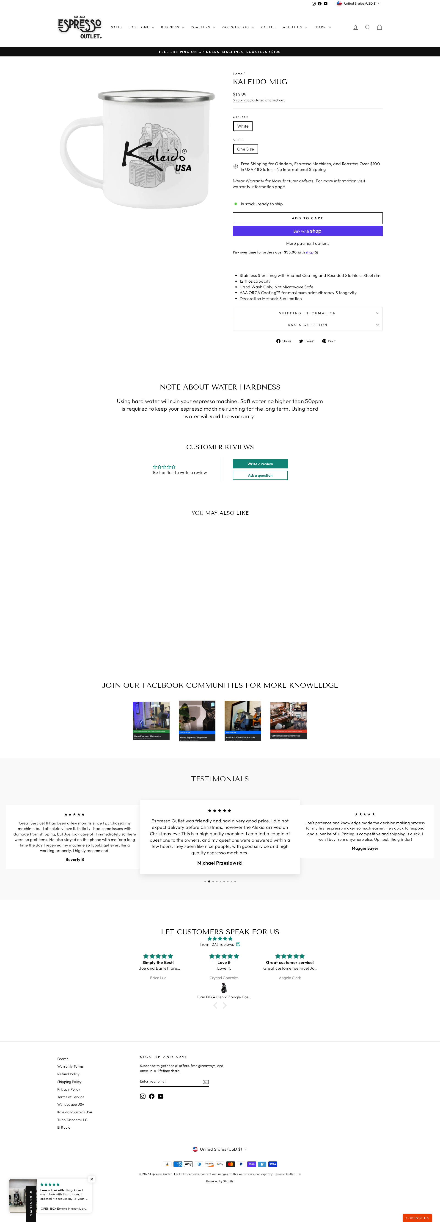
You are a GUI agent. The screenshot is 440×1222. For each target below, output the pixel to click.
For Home (140, 27)
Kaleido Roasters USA (74, 1112)
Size (238, 140)
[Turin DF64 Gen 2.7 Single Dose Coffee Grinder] (220, 988)
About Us (293, 27)
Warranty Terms (70, 1066)
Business (170, 27)
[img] (220, 938)
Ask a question (308, 325)
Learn (320, 27)
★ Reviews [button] (31, 1204)
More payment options (308, 243)
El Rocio (64, 1127)
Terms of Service (70, 1097)
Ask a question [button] (260, 475)
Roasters (201, 27)
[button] (216, 1005)
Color (241, 117)
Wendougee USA (71, 1104)
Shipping (240, 100)
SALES (117, 27)
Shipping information (307, 313)
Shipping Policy (69, 1082)
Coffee (268, 27)
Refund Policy (68, 1074)
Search (63, 1059)
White (243, 126)
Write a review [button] (260, 464)
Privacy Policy (68, 1089)
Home (238, 74)
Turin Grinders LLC (72, 1120)
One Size (245, 149)
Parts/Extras (236, 27)
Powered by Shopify (220, 1181)
